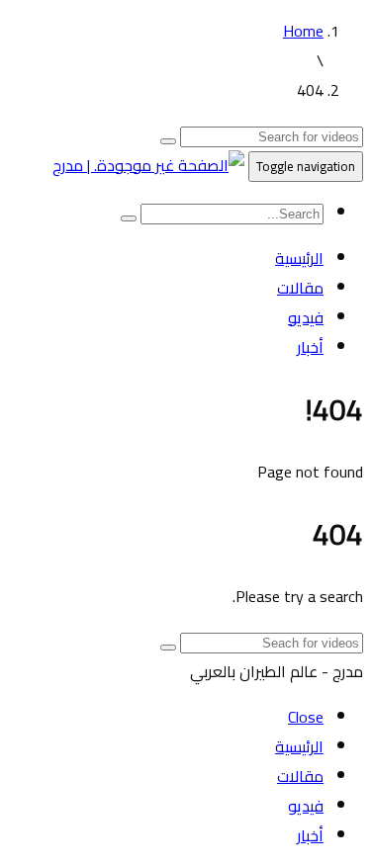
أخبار (310, 347)
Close (306, 717)
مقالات (300, 288)
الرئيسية (299, 258)
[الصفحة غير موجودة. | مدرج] (148, 165)
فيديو (306, 317)
